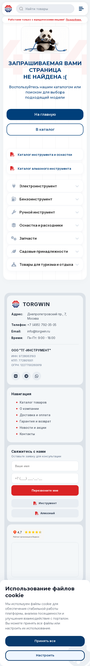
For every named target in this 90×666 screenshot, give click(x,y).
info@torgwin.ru (30, 331)
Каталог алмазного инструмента (44, 168)
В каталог (45, 129)
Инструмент (48, 503)
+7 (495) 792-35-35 (33, 325)
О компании (29, 408)
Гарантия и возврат (35, 421)
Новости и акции (33, 427)
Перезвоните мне (45, 490)
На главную (45, 114)
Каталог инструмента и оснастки (45, 155)
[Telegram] (26, 376)
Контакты (27, 434)
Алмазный (47, 513)
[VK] (15, 376)
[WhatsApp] (36, 376)
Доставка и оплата (35, 415)
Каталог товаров (33, 402)
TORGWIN (36, 304)
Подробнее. (74, 19)
